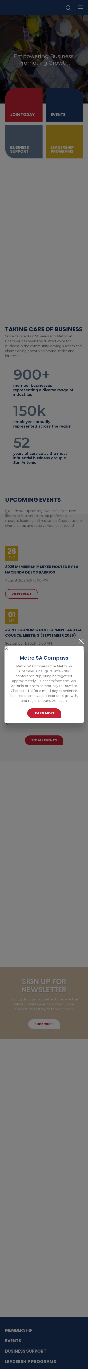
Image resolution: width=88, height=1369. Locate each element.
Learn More (44, 713)
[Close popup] (81, 641)
